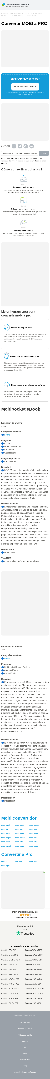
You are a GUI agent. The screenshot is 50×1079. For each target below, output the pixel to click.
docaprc (19, 861)
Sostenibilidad (25, 1060)
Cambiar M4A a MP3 (9, 955)
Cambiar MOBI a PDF (10, 974)
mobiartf (5, 829)
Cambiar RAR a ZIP (9, 965)
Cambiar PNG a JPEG (10, 984)
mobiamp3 (6, 846)
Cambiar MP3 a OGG (33, 965)
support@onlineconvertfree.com (25, 1072)
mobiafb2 (5, 833)
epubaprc (33, 861)
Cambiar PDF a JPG (9, 998)
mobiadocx (34, 825)
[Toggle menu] (46, 5)
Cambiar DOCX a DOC (34, 989)
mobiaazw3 (20, 838)
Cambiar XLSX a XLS (10, 989)
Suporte (25, 1041)
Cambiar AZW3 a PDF (10, 979)
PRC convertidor (16, 16)
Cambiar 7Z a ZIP (8, 950)
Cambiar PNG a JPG (33, 979)
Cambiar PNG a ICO (33, 1003)
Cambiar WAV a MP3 (33, 950)
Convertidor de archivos (11, 13)
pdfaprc (4, 861)
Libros (26, 13)
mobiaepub (6, 838)
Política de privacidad (25, 1035)
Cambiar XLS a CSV (33, 984)
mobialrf (33, 829)
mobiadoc (19, 825)
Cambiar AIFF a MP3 (33, 969)
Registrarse (28, 94)
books (7, 435)
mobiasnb (5, 842)
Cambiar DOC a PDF (9, 993)
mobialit (33, 838)
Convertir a (16, 854)
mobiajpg (33, 833)
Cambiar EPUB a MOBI (10, 960)
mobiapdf (5, 825)
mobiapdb (19, 833)
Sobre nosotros (25, 1023)
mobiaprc (33, 846)
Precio (25, 1053)
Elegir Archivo (25, 86)
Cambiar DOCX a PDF (34, 993)
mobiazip (33, 842)
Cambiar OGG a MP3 (33, 974)
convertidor (19, 818)
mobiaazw (19, 846)
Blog (25, 1066)
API (25, 1047)
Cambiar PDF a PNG (33, 998)
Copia (44, 153)
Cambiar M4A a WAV (9, 969)
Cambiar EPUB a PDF (34, 955)
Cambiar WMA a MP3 (33, 960)
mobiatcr (19, 842)
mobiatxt (19, 829)
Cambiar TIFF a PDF (9, 1003)
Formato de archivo (25, 1029)
